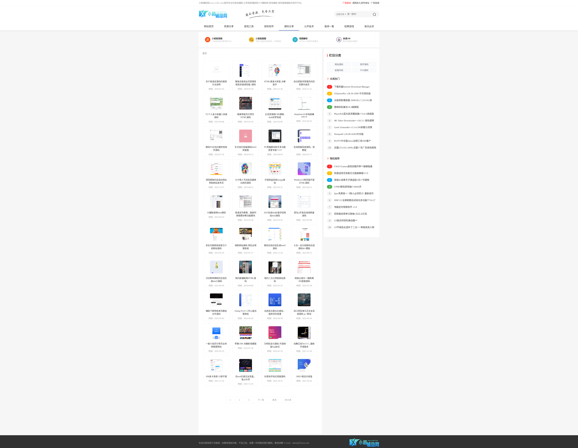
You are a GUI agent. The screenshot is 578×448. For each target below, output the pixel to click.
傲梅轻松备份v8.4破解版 (344, 107)
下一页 (261, 400)
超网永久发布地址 (361, 3)
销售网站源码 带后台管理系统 (245, 247)
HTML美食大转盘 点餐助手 (275, 83)
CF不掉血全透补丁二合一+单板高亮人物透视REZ (350, 228)
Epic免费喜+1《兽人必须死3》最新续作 (351, 193)
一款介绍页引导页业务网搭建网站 (216, 345)
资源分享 (229, 26)
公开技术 (309, 26)
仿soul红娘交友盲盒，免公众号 (245, 378)
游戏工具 (249, 26)
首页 (204, 53)
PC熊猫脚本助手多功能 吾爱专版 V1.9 (275, 148)
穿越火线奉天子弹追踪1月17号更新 (349, 180)
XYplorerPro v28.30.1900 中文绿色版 (350, 93)
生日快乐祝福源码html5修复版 (245, 148)
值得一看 (329, 26)
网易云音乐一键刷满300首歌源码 (304, 279)
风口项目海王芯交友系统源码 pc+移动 (304, 312)
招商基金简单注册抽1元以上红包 (348, 214)
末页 (274, 400)
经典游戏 (349, 26)
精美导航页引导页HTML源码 (245, 115)
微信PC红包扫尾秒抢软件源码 (216, 148)
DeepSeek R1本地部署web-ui (304, 115)
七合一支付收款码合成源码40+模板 (304, 247)
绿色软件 (269, 26)
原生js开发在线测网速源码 (304, 214)
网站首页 (209, 26)
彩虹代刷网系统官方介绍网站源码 (216, 247)
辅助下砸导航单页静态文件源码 (216, 312)
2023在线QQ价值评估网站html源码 (275, 214)
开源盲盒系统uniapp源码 (275, 181)
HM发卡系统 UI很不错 (216, 376)
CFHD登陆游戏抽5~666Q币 (345, 187)
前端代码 (339, 70)
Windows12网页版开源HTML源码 (304, 181)
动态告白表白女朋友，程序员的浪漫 (274, 312)
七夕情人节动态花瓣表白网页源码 (245, 181)
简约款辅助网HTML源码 (245, 279)
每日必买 (369, 26)
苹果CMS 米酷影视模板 (245, 344)
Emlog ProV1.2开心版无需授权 (246, 312)
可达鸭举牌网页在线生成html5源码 (216, 279)
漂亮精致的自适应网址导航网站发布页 (216, 181)
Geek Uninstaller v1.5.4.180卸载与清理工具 (349, 128)
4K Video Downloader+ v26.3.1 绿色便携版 (350, 121)
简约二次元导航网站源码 (274, 279)
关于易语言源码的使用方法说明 (216, 83)
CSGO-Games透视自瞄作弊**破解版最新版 (349, 167)
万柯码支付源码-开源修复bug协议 (275, 345)
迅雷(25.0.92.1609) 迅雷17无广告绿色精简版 (351, 148)
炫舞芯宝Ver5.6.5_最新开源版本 (304, 345)
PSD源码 (364, 70)
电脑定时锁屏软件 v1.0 (343, 207)
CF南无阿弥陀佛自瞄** (343, 220)
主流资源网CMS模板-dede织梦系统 (275, 115)
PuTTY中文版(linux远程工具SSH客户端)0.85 (349, 141)
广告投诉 (347, 3)
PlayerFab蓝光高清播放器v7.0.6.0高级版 (351, 114)
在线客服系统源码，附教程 (304, 148)
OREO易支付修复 (304, 376)
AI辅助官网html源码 (216, 213)
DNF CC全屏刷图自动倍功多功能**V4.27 (352, 200)
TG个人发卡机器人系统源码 (216, 115)
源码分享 (289, 26)
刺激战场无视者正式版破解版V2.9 (348, 173)
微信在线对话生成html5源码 (275, 247)
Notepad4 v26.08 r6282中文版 (346, 134)
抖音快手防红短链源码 (274, 376)
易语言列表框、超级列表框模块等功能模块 (245, 214)
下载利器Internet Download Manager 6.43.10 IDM (348, 87)
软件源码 (364, 64)
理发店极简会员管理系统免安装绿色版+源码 (245, 83)
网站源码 (339, 64)
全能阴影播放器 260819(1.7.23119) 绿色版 (349, 101)
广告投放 (375, 3)
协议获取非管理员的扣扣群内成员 (304, 83)
